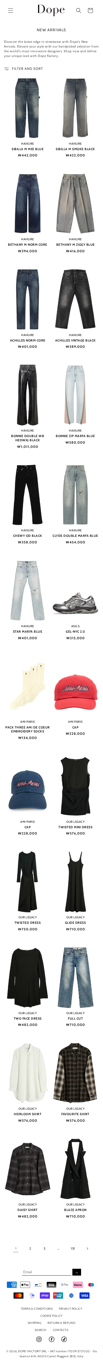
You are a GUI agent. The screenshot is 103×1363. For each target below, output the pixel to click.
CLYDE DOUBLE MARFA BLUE (75, 536)
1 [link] (16, 1248)
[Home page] (51, 10)
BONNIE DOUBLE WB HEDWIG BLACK (27, 438)
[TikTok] (64, 1341)
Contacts (60, 1330)
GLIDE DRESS (75, 923)
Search (40, 1330)
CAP (75, 727)
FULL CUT (75, 1018)
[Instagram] (39, 1341)
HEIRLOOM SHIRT (27, 1114)
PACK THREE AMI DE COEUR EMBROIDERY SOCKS (27, 729)
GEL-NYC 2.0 (75, 631)
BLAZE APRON (75, 1210)
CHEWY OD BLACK (27, 536)
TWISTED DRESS (28, 923)
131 (73, 1248)
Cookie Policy (51, 1316)
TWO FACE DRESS (28, 1018)
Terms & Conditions (37, 1308)
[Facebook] (52, 1341)
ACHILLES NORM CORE (27, 340)
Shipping (34, 1323)
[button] (10, 10)
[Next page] (87, 1248)
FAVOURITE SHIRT (75, 1114)
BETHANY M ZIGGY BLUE (75, 245)
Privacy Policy (70, 1308)
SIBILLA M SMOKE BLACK (75, 149)
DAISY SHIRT (27, 1210)
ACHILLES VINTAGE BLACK (75, 340)
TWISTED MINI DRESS (75, 827)
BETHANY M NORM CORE (27, 245)
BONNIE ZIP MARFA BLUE (75, 436)
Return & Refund (61, 1323)
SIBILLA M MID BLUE (28, 149)
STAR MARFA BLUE (28, 631)
